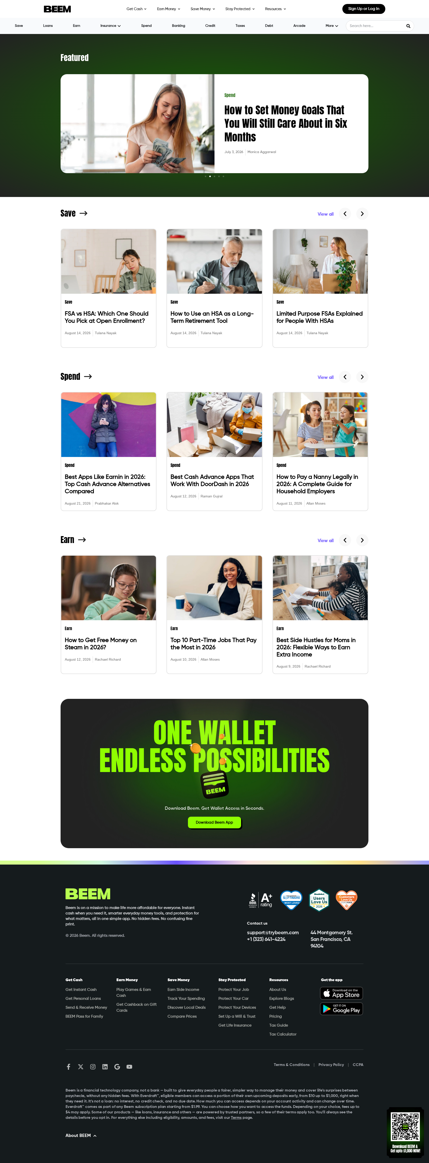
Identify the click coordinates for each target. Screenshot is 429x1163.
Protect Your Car (233, 999)
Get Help (277, 1008)
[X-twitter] (81, 1067)
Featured (75, 58)
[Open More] (336, 26)
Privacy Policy (331, 1065)
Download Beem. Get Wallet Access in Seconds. (214, 808)
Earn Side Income (183, 990)
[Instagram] (93, 1067)
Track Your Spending (186, 999)
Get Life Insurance (234, 1026)
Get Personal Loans (83, 999)
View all (326, 214)
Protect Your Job (233, 990)
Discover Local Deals (187, 1008)
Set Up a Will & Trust (236, 1017)
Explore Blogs (281, 999)
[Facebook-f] (69, 1067)
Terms (236, 1118)
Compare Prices (182, 1017)
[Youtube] (129, 1067)
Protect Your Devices (237, 1008)
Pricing (275, 1017)
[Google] (117, 1067)
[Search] (408, 26)
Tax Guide (278, 1026)
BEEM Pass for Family (84, 1017)
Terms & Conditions (292, 1065)
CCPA (358, 1065)
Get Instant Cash (81, 990)
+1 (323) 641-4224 (266, 939)
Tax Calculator (282, 1034)
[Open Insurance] (119, 26)
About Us (277, 990)
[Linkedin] (105, 1067)
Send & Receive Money (86, 1008)
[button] (205, 176)
